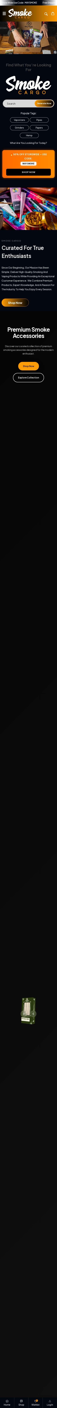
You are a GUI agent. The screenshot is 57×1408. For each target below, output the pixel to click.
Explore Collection (28, 377)
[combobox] (28, 103)
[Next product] (24, 1014)
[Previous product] (33, 1014)
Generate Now (44, 103)
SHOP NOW (28, 172)
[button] (4, 13)
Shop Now (15, 303)
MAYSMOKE (28, 163)
